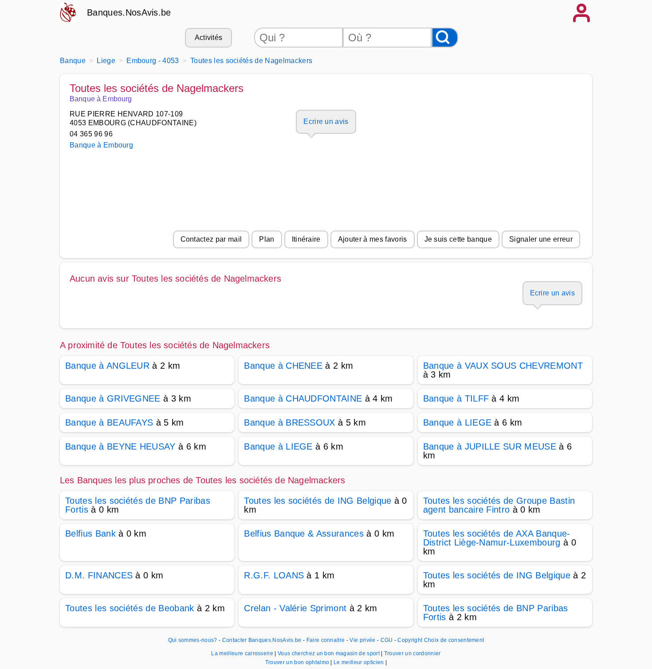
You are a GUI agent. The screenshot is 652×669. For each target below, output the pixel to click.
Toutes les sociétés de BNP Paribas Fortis (137, 505)
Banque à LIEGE (457, 422)
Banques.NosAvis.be (129, 12)
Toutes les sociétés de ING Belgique (317, 501)
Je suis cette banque (458, 239)
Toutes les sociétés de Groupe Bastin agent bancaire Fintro (499, 505)
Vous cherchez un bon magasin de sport (329, 653)
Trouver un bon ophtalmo (298, 662)
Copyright (409, 640)
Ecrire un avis (325, 121)
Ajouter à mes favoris (372, 239)
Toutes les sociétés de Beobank (129, 608)
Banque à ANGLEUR (107, 365)
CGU (387, 640)
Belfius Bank (90, 533)
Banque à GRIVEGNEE (113, 398)
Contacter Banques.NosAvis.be (262, 640)
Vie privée (362, 640)
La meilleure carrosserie (243, 653)
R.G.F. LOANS (274, 575)
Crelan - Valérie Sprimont (295, 608)
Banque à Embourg (101, 145)
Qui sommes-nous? (192, 640)
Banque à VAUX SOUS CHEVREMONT (503, 365)
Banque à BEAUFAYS (109, 422)
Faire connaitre (325, 640)
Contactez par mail (211, 239)
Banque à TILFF (456, 398)
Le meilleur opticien (359, 662)
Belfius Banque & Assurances (304, 533)
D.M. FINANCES (99, 575)
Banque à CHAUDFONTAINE (303, 398)
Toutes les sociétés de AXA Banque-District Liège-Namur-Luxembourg (496, 538)
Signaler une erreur (541, 239)
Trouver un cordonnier (412, 653)
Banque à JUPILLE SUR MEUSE (489, 446)
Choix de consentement (454, 640)
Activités (209, 37)
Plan (266, 239)
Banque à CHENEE (283, 365)
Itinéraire (306, 239)
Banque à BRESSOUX (289, 422)
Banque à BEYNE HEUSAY (120, 446)
